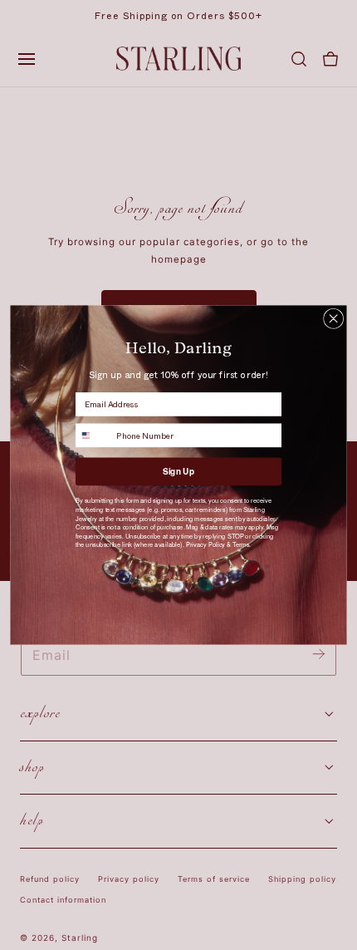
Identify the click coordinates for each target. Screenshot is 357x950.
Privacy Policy (205, 544)
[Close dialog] (334, 318)
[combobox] (93, 435)
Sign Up (178, 471)
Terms (241, 544)
